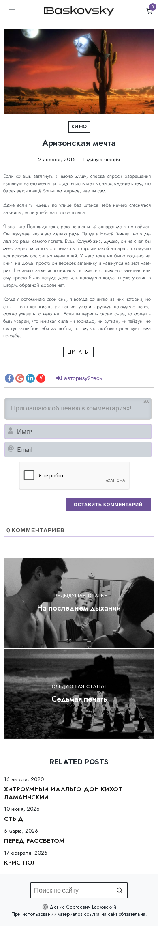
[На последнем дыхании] (79, 603)
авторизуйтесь (82, 377)
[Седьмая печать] (79, 694)
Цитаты (78, 352)
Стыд (13, 819)
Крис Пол (20, 863)
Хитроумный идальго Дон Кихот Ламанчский (63, 793)
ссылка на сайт (100, 914)
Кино (79, 126)
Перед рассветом (34, 841)
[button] (119, 890)
